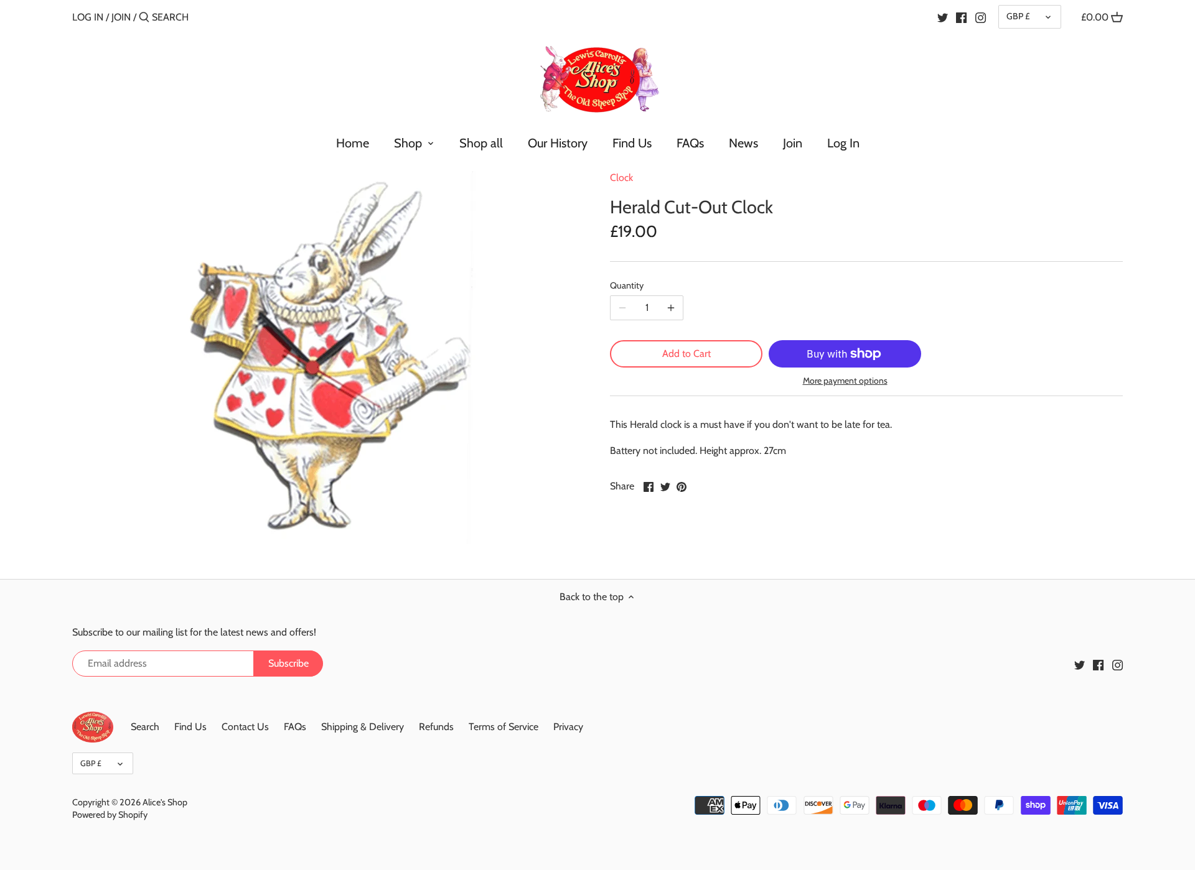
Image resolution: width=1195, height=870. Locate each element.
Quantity (627, 285)
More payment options (845, 381)
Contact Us (245, 727)
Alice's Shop (165, 802)
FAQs (295, 727)
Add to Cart (686, 353)
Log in (87, 17)
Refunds (436, 727)
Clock (621, 177)
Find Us (190, 727)
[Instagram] (980, 17)
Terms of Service (503, 727)
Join (121, 17)
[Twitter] (942, 17)
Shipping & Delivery (362, 727)
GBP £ (1017, 16)
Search (145, 727)
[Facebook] (961, 17)
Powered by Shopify (110, 814)
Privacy (568, 727)
